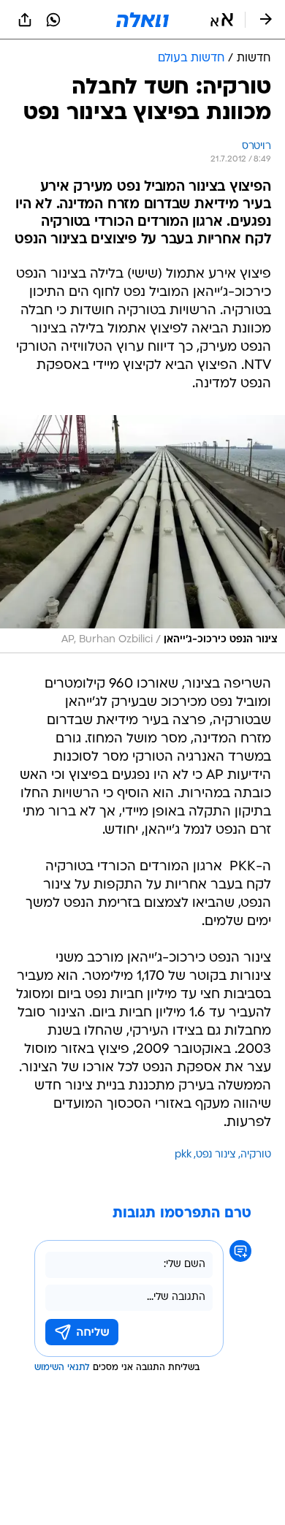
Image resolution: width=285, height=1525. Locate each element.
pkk (183, 1155)
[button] (221, 19)
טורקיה (255, 1155)
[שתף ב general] (25, 20)
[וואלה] (142, 19)
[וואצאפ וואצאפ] (53, 19)
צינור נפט (216, 1155)
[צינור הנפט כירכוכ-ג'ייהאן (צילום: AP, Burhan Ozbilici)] (142, 534)
